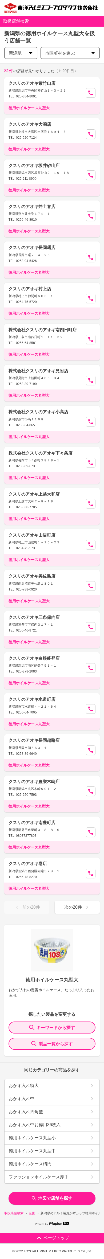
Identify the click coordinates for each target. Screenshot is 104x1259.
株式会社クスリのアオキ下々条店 (41, 453)
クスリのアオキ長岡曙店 (32, 247)
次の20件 (73, 907)
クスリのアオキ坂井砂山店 (34, 165)
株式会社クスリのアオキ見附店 (38, 370)
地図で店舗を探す (55, 1198)
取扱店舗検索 (13, 1213)
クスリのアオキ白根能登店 (34, 658)
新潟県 (15, 53)
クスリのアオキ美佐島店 (32, 576)
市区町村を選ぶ (60, 53)
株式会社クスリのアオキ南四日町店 (43, 329)
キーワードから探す (56, 1027)
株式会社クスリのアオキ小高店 (38, 411)
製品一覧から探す (56, 1043)
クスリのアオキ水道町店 (32, 699)
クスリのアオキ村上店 (30, 288)
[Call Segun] (90, 93)
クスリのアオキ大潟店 (30, 124)
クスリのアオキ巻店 (28, 863)
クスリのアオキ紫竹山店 (32, 83)
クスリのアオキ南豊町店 (32, 822)
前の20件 (31, 907)
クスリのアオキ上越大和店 (34, 494)
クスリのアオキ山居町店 (32, 535)
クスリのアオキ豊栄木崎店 (34, 781)
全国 (32, 1213)
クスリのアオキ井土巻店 (32, 206)
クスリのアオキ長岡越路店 (34, 740)
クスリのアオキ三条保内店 (34, 617)
